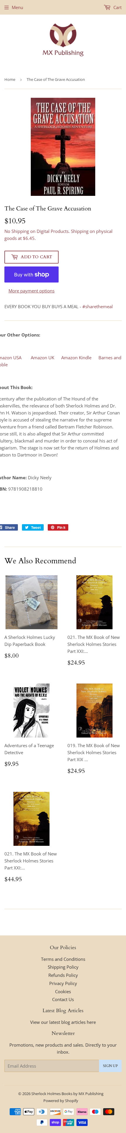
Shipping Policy (63, 967)
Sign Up (110, 1066)
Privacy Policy (63, 983)
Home (9, 79)
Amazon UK (42, 357)
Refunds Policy (63, 975)
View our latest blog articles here (63, 1022)
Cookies (63, 991)
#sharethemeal (97, 306)
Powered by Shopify (60, 1100)
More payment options (31, 291)
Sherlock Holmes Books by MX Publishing (67, 1093)
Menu (17, 7)
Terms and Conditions (63, 959)
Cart (117, 7)
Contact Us (63, 999)
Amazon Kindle (76, 357)
